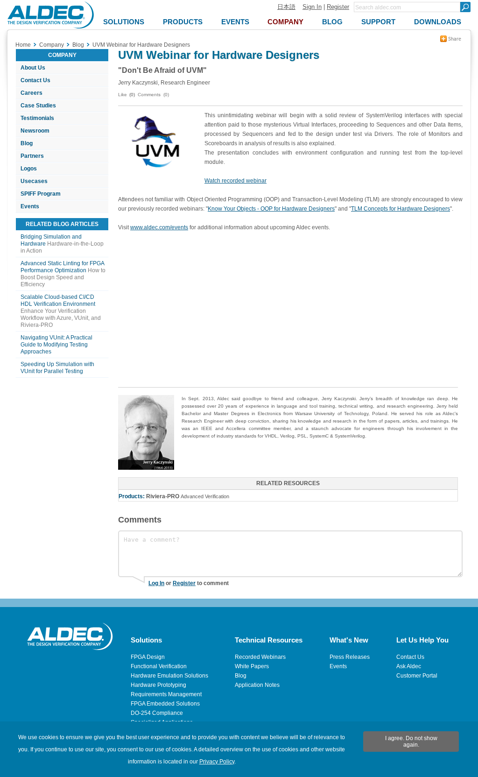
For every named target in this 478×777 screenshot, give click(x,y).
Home (23, 45)
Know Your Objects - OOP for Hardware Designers (271, 208)
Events (30, 206)
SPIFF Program (41, 194)
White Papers (252, 666)
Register (338, 6)
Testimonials (37, 118)
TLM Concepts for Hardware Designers (400, 208)
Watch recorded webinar (235, 180)
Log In (156, 583)
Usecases (34, 181)
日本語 (286, 6)
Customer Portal (416, 675)
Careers (31, 93)
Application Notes (257, 685)
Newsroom (35, 130)
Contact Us (35, 80)
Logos (29, 168)
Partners (32, 156)
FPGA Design (148, 657)
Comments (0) (153, 94)
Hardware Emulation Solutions (169, 675)
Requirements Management (166, 694)
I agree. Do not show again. (411, 741)
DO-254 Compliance (157, 713)
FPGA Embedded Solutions (165, 703)
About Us (33, 67)
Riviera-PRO (162, 496)
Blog (27, 143)
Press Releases (350, 657)
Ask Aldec (408, 666)
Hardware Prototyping (158, 685)
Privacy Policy (216, 761)
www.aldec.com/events (159, 227)
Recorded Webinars (260, 657)
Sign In (312, 6)
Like (122, 94)
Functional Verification (159, 666)
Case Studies (38, 105)
